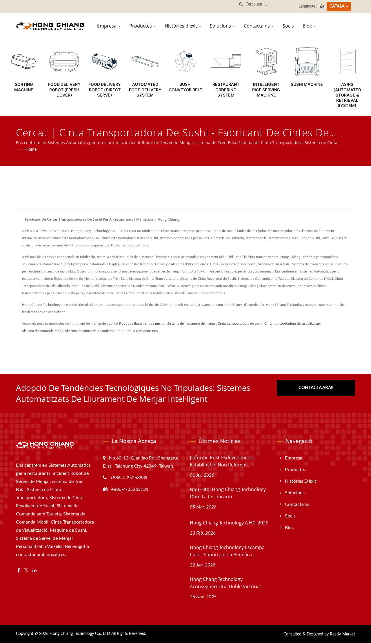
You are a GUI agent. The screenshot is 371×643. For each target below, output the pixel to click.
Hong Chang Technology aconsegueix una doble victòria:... (227, 583)
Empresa (107, 26)
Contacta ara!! (316, 388)
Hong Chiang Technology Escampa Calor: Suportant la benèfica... (227, 551)
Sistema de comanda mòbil (42, 331)
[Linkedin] (34, 570)
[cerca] (241, 4)
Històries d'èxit (181, 26)
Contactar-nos (147, 331)
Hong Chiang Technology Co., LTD (80, 634)
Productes (141, 26)
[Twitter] (26, 570)
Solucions (221, 26)
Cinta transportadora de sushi (240, 323)
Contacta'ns (257, 26)
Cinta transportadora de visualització (292, 323)
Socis (288, 26)
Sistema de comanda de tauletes (89, 331)
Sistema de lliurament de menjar (191, 323)
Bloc (308, 26)
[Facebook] (18, 570)
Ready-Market (342, 634)
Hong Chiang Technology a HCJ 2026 (229, 523)
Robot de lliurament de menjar (142, 323)
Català (337, 6)
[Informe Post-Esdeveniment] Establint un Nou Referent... (222, 461)
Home (31, 150)
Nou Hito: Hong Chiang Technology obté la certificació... (228, 493)
